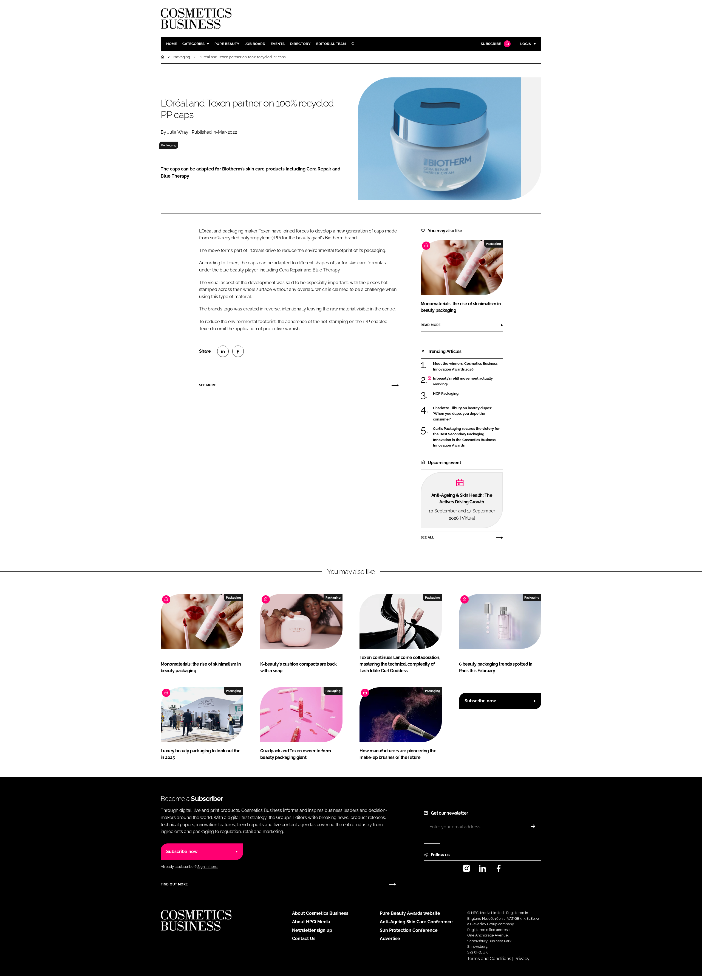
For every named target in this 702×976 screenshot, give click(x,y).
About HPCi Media (311, 921)
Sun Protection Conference (409, 930)
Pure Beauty (226, 44)
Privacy (522, 958)
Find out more (174, 884)
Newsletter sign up (312, 930)
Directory (300, 44)
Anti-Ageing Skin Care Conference (416, 921)
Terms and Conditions (489, 958)
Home (171, 44)
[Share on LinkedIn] (223, 351)
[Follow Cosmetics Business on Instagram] (466, 870)
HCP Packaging (468, 393)
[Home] (163, 57)
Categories (193, 44)
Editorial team (331, 44)
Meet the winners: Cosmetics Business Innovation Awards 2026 (468, 366)
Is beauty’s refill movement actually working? (468, 381)
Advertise (390, 938)
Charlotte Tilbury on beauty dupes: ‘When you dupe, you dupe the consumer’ (468, 413)
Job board (255, 44)
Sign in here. (207, 867)
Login (525, 44)
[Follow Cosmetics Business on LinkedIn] (482, 870)
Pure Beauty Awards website (410, 913)
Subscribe (491, 44)
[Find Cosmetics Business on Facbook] (498, 870)
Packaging (168, 145)
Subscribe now (480, 700)
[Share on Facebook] (238, 351)
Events (278, 44)
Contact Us (303, 938)
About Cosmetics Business (320, 913)
